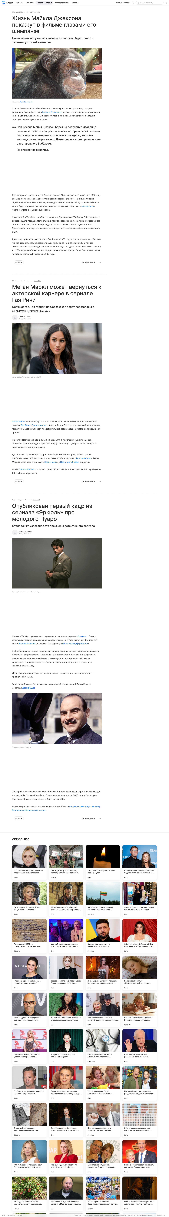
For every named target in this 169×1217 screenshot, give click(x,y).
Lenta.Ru (37, 12)
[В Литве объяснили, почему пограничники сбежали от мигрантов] (103, 899)
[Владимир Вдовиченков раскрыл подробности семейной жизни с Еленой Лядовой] (139, 862)
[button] (57, 348)
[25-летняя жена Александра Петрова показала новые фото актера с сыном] (139, 1120)
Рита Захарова (25, 531)
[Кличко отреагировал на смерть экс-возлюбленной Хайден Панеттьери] (139, 1157)
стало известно (26, 469)
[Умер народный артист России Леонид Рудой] (103, 862)
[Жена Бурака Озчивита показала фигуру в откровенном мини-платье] (103, 973)
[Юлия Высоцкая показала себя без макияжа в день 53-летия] (29, 1157)
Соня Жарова (25, 317)
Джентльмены (39, 425)
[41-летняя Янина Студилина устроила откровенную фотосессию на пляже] (29, 1046)
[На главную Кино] (9, 3)
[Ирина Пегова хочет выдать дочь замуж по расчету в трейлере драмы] (139, 1194)
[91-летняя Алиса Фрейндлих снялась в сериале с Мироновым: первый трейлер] (66, 899)
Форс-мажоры (83, 458)
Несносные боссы (69, 462)
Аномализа (88, 206)
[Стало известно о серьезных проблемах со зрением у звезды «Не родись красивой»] (66, 1083)
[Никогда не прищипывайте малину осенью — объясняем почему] (29, 1194)
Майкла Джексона (51, 112)
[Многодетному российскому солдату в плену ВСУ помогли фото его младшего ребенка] (66, 862)
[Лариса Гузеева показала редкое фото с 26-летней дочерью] (139, 899)
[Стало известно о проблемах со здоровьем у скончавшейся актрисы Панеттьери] (29, 862)
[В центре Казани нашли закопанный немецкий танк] (29, 1120)
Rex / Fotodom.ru (26, 102)
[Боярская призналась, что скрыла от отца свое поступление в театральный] (66, 1046)
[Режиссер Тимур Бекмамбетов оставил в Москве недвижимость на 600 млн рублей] (66, 1194)
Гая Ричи (25, 425)
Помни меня (50, 462)
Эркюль (82, 636)
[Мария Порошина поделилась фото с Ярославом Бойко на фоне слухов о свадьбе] (66, 936)
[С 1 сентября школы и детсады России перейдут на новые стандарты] (139, 1010)
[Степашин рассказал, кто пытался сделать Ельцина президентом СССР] (103, 1120)
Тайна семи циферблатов (75, 643)
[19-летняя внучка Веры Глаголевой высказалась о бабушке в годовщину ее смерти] (103, 1083)
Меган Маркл (19, 421)
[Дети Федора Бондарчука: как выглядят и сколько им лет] (29, 1010)
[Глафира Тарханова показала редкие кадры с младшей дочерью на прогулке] (29, 973)
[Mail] (3, 3)
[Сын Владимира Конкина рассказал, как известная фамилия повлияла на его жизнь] (139, 1046)
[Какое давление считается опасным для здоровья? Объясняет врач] (103, 1046)
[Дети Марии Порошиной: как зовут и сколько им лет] (29, 899)
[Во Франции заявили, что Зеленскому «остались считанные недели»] (103, 936)
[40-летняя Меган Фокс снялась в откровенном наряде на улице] (66, 1010)
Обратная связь (159, 1215)
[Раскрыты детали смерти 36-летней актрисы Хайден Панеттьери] (66, 1157)
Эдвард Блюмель (27, 643)
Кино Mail (37, 281)
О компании (11, 1215)
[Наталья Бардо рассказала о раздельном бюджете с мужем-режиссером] (139, 1083)
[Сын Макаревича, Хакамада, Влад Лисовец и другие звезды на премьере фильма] (66, 1120)
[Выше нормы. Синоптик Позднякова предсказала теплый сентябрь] (103, 1194)
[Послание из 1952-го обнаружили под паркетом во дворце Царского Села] (29, 936)
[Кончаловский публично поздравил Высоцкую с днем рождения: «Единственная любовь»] (103, 1157)
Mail (3, 1215)
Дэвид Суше (28, 688)
